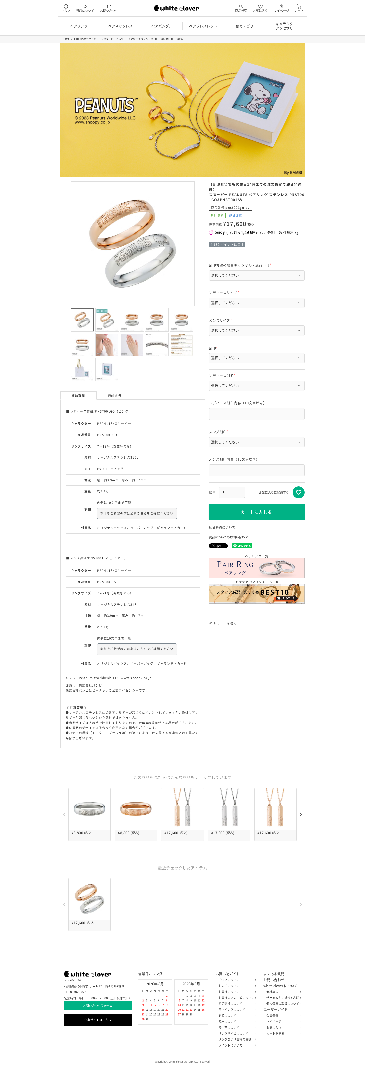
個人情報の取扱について (282, 1003)
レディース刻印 (223, 375)
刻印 (214, 348)
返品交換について (230, 1003)
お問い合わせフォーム (98, 1005)
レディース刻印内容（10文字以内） (238, 403)
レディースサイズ (225, 292)
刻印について (227, 1015)
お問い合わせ (109, 10)
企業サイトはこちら (97, 1019)
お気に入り (260, 10)
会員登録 (272, 1015)
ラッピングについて (232, 1009)
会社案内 (272, 991)
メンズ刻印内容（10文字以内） (234, 459)
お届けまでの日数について (236, 997)
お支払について (229, 985)
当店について (85, 10)
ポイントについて (230, 1045)
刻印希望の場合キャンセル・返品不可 (241, 265)
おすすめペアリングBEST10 (256, 582)
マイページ (281, 10)
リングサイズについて (233, 1033)
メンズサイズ (221, 320)
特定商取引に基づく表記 (282, 997)
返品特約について (222, 527)
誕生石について (229, 1027)
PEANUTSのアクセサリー (87, 39)
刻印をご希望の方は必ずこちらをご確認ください (137, 513)
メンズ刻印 (219, 432)
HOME (66, 39)
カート (299, 10)
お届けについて (229, 991)
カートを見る (275, 1033)
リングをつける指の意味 (235, 1039)
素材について (227, 1021)
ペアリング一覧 (256, 556)
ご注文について (229, 979)
